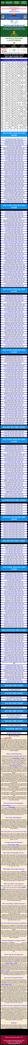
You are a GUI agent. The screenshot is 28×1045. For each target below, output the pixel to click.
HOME (2, 2)
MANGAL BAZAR (4, 49)
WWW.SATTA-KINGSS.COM (14, 29)
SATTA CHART (24, 2)
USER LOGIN (9, 2)
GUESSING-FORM (17, 2)
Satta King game (18, 942)
